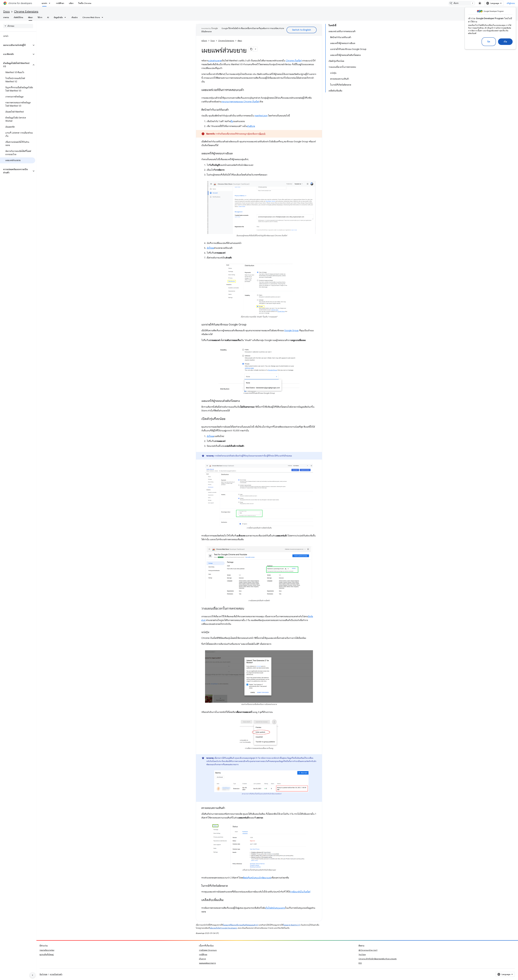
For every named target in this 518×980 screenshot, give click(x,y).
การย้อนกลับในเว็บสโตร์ (300, 891)
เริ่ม (505, 41)
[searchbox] (18, 26)
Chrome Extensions (26, 11)
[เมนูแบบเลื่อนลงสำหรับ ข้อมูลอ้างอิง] (66, 17)
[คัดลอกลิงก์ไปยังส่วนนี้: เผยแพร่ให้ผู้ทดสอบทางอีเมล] (235, 153)
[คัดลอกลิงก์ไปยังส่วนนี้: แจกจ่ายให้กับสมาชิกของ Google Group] (249, 324)
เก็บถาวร (202, 959)
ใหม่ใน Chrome (84, 3)
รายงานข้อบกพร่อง (47, 950)
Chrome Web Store (91, 17)
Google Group (291, 330)
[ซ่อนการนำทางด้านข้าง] (32, 975)
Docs (6, 11)
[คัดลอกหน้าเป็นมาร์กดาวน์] (251, 49)
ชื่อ (232, 121)
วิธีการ (40, 17)
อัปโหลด (210, 248)
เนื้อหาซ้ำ (262, 134)
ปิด (488, 41)
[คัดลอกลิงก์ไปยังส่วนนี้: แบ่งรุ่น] (212, 632)
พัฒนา (30, 17)
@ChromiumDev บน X (368, 950)
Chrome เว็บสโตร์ (293, 60)
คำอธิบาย (251, 126)
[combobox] (461, 3)
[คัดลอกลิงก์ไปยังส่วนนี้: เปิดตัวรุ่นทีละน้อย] (228, 419)
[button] (16, 45)
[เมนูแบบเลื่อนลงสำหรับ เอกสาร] (50, 3)
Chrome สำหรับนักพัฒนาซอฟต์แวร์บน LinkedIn (378, 959)
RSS (360, 963)
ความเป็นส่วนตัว (56, 974)
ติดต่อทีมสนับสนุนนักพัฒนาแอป (257, 877)
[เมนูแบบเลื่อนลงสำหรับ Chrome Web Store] (103, 17)
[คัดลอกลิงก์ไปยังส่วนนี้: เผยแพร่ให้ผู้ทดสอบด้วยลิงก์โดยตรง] (242, 401)
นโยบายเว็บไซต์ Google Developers (223, 928)
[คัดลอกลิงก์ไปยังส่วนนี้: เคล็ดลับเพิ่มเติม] (226, 900)
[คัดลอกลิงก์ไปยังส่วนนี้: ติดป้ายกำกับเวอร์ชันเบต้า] (231, 110)
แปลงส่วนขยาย (214, 60)
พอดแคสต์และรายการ (207, 963)
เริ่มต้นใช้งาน (18, 17)
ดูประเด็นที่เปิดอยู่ (47, 954)
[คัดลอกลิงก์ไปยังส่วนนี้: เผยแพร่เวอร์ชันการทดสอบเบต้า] (246, 90)
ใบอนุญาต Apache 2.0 (291, 925)
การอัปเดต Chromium (208, 950)
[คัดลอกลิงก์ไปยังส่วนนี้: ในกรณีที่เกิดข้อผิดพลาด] (230, 886)
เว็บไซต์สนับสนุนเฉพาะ (275, 908)
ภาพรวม (6, 17)
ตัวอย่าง (75, 17)
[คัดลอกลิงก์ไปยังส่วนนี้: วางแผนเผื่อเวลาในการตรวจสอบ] (247, 608)
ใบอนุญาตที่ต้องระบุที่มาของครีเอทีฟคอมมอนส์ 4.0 (240, 925)
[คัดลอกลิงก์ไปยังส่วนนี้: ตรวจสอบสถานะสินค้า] (227, 808)
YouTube (362, 954)
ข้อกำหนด (43, 974)
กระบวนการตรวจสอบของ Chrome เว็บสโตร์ (240, 101)
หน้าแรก (204, 41)
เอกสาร (44, 3)
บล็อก (71, 3)
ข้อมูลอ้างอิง (58, 17)
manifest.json (261, 115)
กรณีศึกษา (60, 3)
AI (48, 17)
